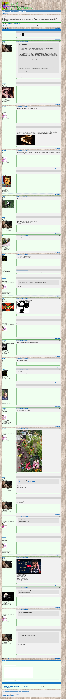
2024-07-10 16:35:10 (24, 516)
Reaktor (3, 254)
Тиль (3, 298)
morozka (4, 106)
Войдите (9, 23)
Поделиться (18, 41)
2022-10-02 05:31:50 (24, 369)
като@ (3, 41)
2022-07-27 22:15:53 (24, 358)
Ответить (57, 28)
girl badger (4, 196)
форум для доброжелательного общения (12, 25)
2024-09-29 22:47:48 (24, 609)
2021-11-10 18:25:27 (24, 150)
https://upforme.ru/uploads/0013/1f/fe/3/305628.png (28, 481)
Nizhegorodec (5, 587)
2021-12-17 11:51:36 (24, 235)
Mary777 (4, 83)
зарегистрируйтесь (16, 23)
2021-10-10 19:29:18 (24, 41)
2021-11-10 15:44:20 (24, 126)
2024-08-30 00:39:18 (24, 557)
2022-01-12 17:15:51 (24, 270)
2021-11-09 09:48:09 (24, 106)
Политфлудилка (26, 686)
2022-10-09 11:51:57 (24, 384)
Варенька (4, 235)
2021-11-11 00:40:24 (24, 170)
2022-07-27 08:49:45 (24, 298)
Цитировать (57, 39)
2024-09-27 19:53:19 (24, 587)
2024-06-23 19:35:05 (24, 428)
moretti (3, 358)
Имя (5, 664)
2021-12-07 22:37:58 (24, 196)
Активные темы (5, 13)
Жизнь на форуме (25, 25)
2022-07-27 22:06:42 (24, 340)
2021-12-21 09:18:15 (24, 254)
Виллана (4, 340)
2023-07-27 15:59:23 (24, 408)
